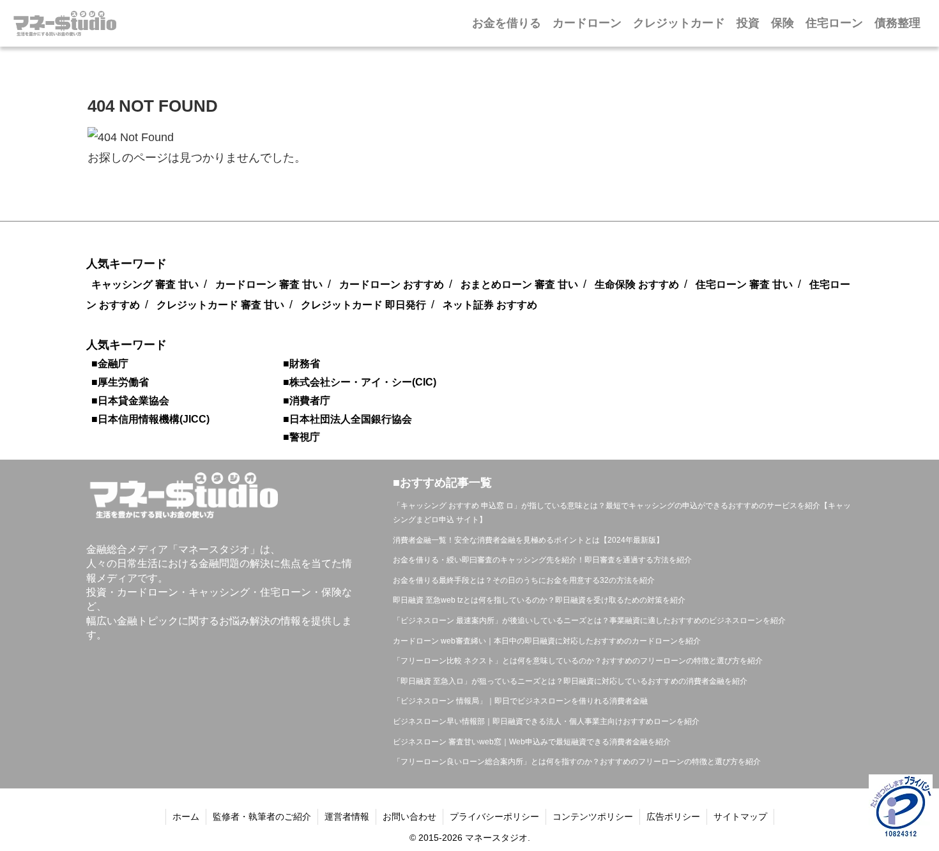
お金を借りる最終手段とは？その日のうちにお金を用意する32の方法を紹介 (524, 580)
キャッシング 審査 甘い (145, 284)
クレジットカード (679, 23)
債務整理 (897, 23)
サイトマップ (740, 816)
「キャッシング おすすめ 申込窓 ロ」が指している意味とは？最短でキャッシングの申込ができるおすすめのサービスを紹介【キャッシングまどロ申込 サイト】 (622, 512)
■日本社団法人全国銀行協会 (347, 419)
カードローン (587, 23)
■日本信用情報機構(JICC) (150, 419)
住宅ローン (834, 23)
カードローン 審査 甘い (269, 284)
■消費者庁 (306, 400)
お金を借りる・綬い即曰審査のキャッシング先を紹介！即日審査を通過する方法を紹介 (542, 559)
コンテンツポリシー (593, 816)
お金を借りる (506, 23)
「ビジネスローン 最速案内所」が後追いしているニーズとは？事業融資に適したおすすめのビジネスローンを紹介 (589, 620)
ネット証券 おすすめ (490, 304)
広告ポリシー (673, 816)
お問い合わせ (409, 816)
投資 (748, 23)
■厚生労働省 (120, 382)
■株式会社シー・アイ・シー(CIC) (359, 382)
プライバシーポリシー (494, 816)
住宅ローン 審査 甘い (744, 284)
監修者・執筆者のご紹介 (262, 816)
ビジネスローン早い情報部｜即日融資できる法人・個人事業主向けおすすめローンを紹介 (546, 721)
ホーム (185, 816)
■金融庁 (109, 363)
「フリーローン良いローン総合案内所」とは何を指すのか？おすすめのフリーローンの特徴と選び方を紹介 (577, 761)
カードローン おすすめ (391, 284)
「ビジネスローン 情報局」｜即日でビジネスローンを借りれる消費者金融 (520, 701)
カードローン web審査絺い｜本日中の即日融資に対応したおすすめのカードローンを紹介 (547, 640)
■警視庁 (301, 437)
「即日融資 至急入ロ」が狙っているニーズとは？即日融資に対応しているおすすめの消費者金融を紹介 (570, 681)
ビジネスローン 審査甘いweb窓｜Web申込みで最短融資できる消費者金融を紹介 (532, 741)
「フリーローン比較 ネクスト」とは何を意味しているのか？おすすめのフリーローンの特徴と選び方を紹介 (578, 660)
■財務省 (301, 363)
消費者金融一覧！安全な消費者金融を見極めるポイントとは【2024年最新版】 (528, 540)
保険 (782, 23)
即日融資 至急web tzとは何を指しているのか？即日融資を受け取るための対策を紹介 (539, 600)
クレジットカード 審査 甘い (220, 304)
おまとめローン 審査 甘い (519, 284)
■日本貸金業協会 (130, 400)
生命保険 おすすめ (637, 284)
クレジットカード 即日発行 (363, 304)
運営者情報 (346, 816)
